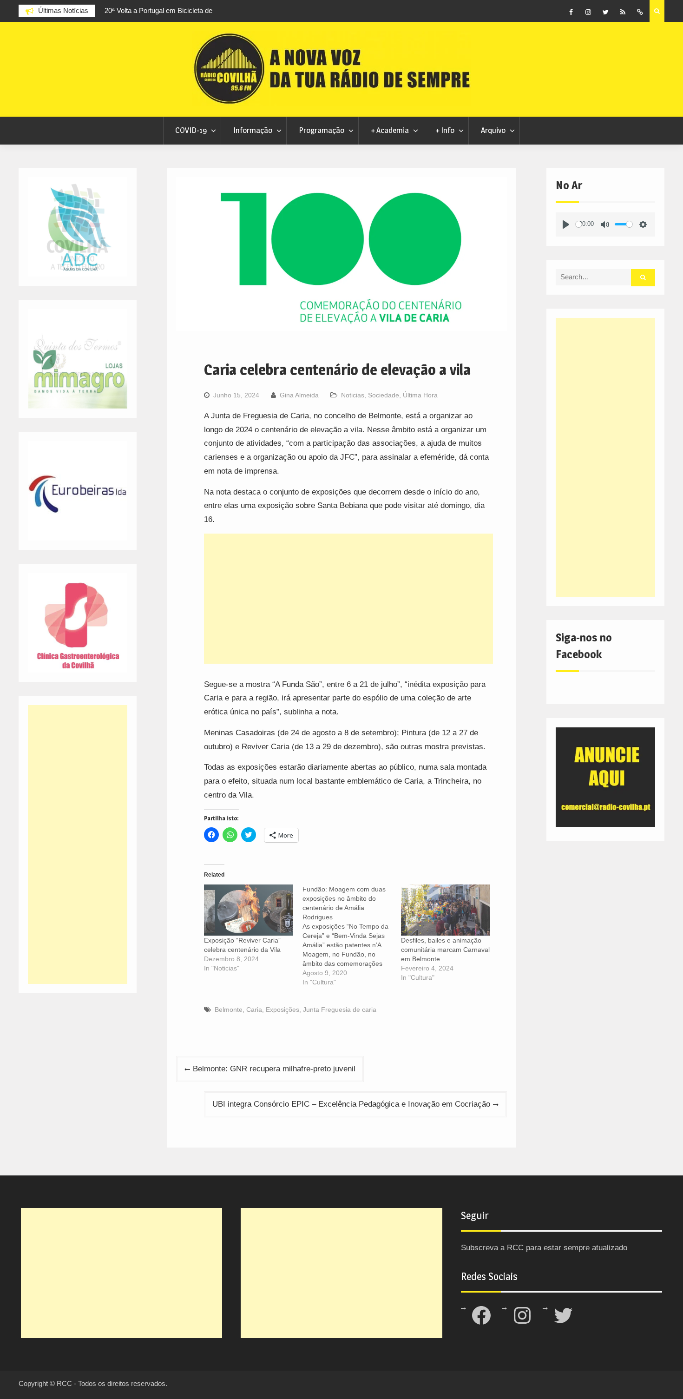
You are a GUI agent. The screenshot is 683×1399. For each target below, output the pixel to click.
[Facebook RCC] (571, 12)
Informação (252, 130)
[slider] (579, 224)
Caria (254, 1009)
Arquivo (493, 130)
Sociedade (383, 395)
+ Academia (390, 130)
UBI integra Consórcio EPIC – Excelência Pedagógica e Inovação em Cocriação (351, 1104)
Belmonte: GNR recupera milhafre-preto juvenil (274, 1068)
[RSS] (622, 12)
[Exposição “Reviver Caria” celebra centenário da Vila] (248, 910)
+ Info (444, 130)
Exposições (282, 1009)
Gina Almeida (299, 395)
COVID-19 (191, 130)
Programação (321, 130)
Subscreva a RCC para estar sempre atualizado (544, 1247)
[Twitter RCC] (605, 12)
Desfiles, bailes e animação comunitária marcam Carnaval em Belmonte (445, 950)
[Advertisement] (348, 599)
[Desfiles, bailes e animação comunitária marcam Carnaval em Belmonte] (445, 910)
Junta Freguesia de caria (339, 1009)
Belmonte (229, 1009)
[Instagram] (588, 12)
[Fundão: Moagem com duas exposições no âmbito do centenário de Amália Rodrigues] (351, 935)
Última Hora (420, 395)
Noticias (352, 395)
